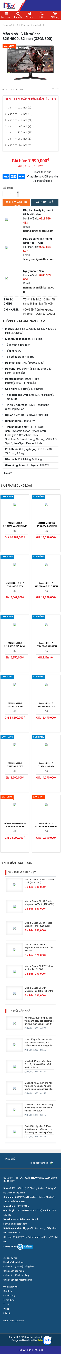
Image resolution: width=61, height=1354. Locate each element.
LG (17, 25)
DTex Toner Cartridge (13, 1320)
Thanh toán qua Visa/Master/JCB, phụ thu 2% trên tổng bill (42, 176)
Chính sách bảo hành (13, 1271)
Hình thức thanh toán (13, 1262)
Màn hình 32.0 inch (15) (19, 132)
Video (6, 1309)
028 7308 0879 (22, 1210)
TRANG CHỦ (9, 1159)
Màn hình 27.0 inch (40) (19, 120)
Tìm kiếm (18, 17)
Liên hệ (6, 1313)
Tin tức (29, 17)
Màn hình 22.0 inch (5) (19, 107)
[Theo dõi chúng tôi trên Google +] (56, 1162)
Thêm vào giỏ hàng (18, 203)
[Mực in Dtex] (30, 5)
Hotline (42, 17)
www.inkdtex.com (21, 1219)
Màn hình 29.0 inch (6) (19, 138)
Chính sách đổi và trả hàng (16, 1275)
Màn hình (25, 25)
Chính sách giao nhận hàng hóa (18, 1266)
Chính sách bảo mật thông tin (17, 1280)
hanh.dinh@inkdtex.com (38, 230)
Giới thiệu (7, 1291)
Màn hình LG (38, 25)
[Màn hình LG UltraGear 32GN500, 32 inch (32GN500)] (30, 63)
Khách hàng (9, 1295)
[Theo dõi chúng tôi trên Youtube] (55, 1162)
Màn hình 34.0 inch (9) (19, 126)
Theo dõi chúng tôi (39, 1162)
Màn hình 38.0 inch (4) (19, 145)
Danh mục (6, 17)
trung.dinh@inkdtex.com (38, 259)
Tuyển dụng (9, 1300)
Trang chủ (7, 25)
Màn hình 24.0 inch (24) (19, 114)
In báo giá (46, 202)
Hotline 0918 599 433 (31, 1350)
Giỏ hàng (55, 17)
